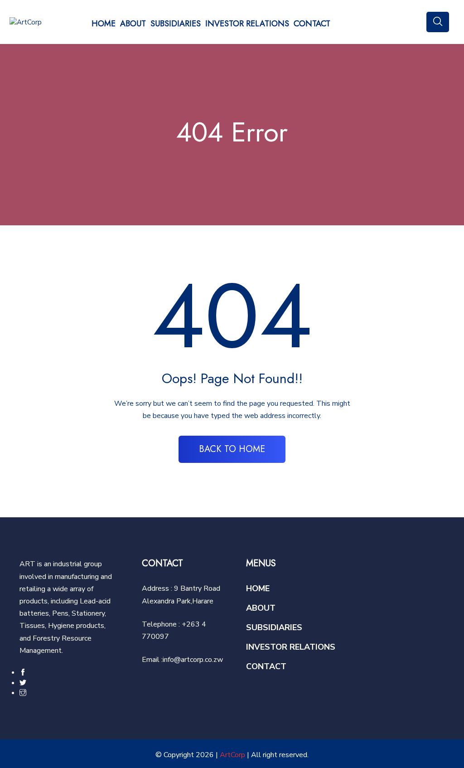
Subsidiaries (175, 23)
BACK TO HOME (232, 449)
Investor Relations (247, 23)
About (133, 23)
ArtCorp (232, 755)
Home (104, 23)
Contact (312, 23)
